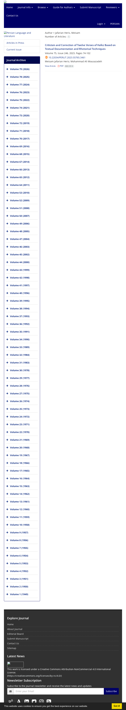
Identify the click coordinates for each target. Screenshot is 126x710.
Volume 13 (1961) (20, 501)
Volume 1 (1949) (19, 594)
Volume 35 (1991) (20, 331)
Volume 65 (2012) (20, 177)
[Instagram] (42, 701)
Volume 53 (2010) (20, 192)
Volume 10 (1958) (20, 524)
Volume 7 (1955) (19, 547)
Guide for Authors (63, 7)
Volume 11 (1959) (20, 517)
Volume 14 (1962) (20, 493)
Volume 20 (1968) (20, 447)
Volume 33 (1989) (20, 347)
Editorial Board (15, 633)
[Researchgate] (11, 701)
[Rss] (49, 701)
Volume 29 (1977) (20, 378)
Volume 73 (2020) (20, 115)
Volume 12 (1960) (20, 509)
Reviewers (112, 7)
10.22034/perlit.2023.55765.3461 (67, 57)
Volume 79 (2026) (20, 69)
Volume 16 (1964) (20, 478)
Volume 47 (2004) (20, 239)
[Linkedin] (27, 701)
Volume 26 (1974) (20, 401)
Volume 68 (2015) (20, 154)
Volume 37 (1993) (20, 316)
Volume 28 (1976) (20, 385)
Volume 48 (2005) (20, 231)
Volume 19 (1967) (20, 455)
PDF (66, 66)
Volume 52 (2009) (20, 200)
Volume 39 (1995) (20, 300)
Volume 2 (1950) (19, 586)
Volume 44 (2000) (20, 262)
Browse (42, 7)
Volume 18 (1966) (20, 463)
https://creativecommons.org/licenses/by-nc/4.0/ (34, 675)
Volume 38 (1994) (20, 308)
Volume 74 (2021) (20, 107)
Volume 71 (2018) (20, 130)
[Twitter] (34, 701)
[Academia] (19, 701)
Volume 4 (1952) (19, 571)
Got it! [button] (117, 706)
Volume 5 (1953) (19, 563)
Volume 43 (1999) (20, 269)
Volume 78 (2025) (20, 76)
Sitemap (11, 648)
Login (100, 23)
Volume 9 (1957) (19, 532)
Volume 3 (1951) (19, 578)
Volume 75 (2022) (20, 100)
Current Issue (14, 49)
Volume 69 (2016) (20, 146)
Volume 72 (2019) (20, 123)
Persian (115, 23)
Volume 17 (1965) (20, 470)
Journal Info (24, 7)
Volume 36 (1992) (20, 324)
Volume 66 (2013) (20, 169)
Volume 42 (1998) (20, 277)
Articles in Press (15, 42)
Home (9, 7)
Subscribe (111, 691)
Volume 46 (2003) (20, 246)
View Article (50, 66)
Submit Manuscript (90, 7)
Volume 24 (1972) (20, 416)
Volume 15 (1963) (20, 486)
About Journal (14, 629)
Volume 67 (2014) (20, 161)
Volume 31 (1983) (20, 362)
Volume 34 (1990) (20, 339)
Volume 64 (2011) (20, 184)
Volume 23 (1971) (20, 424)
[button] (88, 706)
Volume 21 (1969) (20, 439)
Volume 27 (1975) (20, 393)
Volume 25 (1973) (20, 408)
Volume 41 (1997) (20, 285)
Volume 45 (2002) (20, 254)
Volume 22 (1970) (20, 432)
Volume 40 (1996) (20, 293)
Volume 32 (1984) (20, 354)
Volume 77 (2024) (20, 84)
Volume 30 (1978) (20, 370)
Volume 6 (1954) (19, 555)
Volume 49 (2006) (20, 223)
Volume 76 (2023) (20, 92)
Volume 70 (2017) (20, 138)
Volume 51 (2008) (20, 208)
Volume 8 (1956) (19, 540)
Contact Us (12, 15)
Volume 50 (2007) (20, 215)
